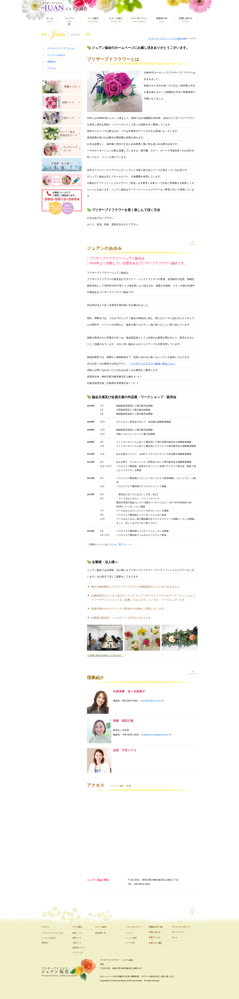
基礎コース (76, 938)
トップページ (49, 20)
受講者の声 (162, 20)
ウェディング (77, 952)
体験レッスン (77, 933)
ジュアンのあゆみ (56, 55)
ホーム (174, 937)
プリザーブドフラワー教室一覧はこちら (153, 363)
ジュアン (69, 20)
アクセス (51, 68)
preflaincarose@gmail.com (154, 734)
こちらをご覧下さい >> (119, 544)
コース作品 (130, 943)
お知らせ (153, 943)
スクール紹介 (115, 20)
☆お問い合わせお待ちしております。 (105, 655)
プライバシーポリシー (181, 927)
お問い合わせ (186, 20)
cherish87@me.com (150, 700)
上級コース (76, 943)
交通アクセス (154, 937)
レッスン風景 (131, 938)
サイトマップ (177, 932)
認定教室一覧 (100, 933)
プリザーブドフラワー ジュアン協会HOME (167, 38)
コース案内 (92, 20)
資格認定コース (78, 947)
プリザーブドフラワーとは (60, 48)
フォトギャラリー (139, 20)
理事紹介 (51, 61)
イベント (129, 933)
